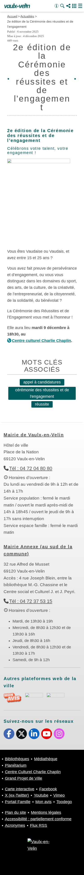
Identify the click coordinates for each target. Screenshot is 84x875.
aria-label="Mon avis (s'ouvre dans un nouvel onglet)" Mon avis (13, 698)
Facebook (9, 733)
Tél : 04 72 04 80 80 (30, 468)
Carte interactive (19, 789)
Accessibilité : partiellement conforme (38, 819)
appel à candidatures (42, 382)
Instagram (59, 733)
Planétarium (15, 765)
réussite (42, 404)
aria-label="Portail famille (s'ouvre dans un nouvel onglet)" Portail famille (56, 697)
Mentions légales (46, 812)
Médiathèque (45, 759)
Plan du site (15, 812)
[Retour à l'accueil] (17, 6)
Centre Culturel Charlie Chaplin (33, 772)
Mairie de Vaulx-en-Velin (34, 434)
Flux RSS (38, 825)
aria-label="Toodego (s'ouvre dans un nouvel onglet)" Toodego (34, 697)
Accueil (12, 16)
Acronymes (15, 825)
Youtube (46, 733)
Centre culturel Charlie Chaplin (41, 340)
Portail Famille (17, 802)
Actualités (27, 16)
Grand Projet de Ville (23, 778)
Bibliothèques (17, 759)
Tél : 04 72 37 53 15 (30, 601)
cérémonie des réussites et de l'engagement (42, 393)
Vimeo (59, 795)
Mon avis (43, 802)
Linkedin (34, 733)
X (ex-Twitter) (21, 733)
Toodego (64, 802)
